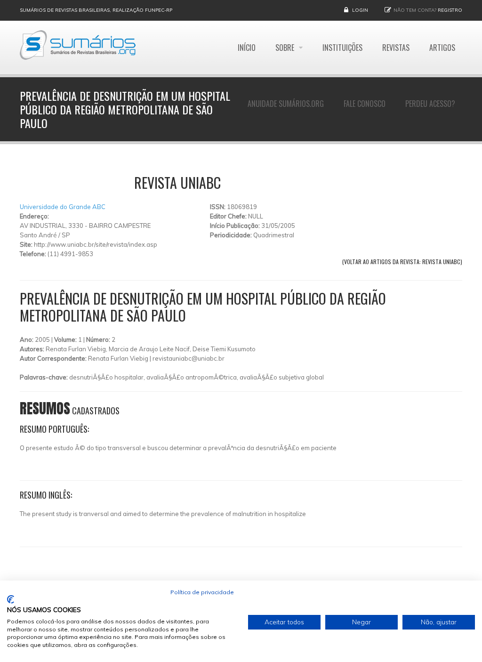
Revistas (396, 47)
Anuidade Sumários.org (286, 103)
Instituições (342, 47)
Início (247, 47)
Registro (450, 10)
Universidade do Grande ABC (62, 206)
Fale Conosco (365, 103)
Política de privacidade (202, 592)
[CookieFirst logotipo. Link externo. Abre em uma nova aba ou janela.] (10, 599)
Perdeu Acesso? (430, 103)
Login (360, 10)
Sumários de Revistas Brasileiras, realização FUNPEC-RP (96, 10)
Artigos (442, 47)
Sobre (285, 47)
